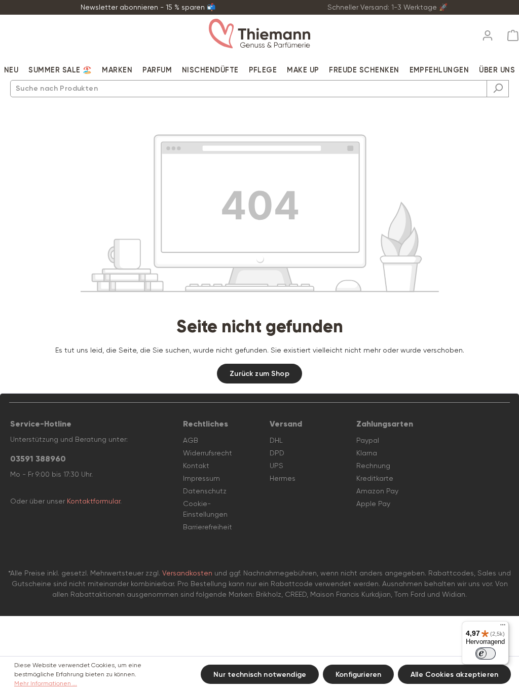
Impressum (201, 478)
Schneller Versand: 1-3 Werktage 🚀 (387, 7)
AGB (190, 440)
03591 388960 (38, 459)
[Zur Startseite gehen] (259, 34)
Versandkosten (187, 573)
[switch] (485, 653)
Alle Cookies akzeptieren (454, 674)
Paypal (367, 440)
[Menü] (503, 627)
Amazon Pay (377, 491)
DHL (276, 440)
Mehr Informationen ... (45, 683)
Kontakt (196, 466)
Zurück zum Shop (259, 373)
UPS (276, 466)
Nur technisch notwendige (259, 674)
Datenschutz (205, 491)
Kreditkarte (374, 478)
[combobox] (248, 88)
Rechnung (373, 466)
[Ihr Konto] (487, 32)
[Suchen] (498, 88)
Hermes (282, 478)
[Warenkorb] (509, 36)
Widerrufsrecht (207, 453)
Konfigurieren (358, 674)
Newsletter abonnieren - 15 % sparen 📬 (148, 7)
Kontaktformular (93, 501)
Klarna (366, 453)
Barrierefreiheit (207, 527)
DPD (277, 453)
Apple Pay (373, 503)
